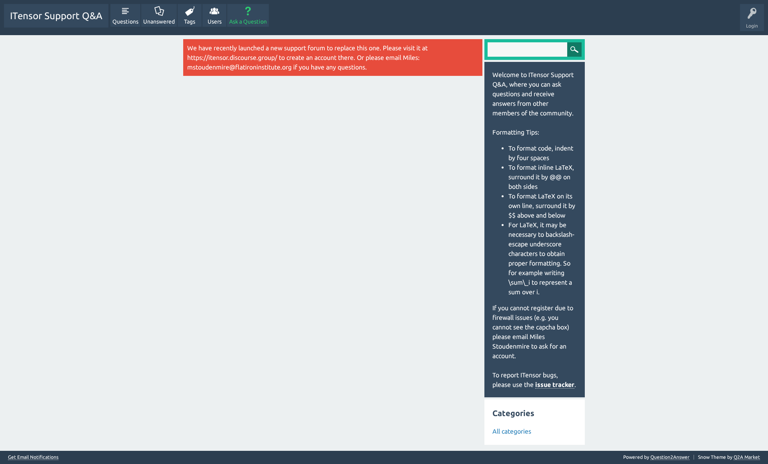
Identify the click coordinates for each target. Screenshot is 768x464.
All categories (511, 431)
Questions (125, 21)
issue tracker (554, 384)
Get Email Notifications (33, 457)
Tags (189, 21)
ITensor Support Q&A (56, 15)
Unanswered (159, 21)
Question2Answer (670, 457)
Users (215, 21)
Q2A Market (747, 457)
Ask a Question (248, 21)
